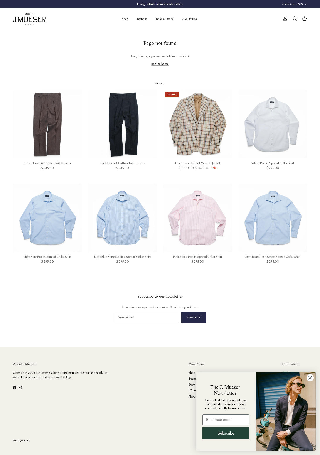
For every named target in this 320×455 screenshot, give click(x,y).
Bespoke (142, 18)
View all (160, 83)
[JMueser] (29, 19)
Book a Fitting (165, 18)
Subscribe (194, 317)
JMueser (24, 440)
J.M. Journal (190, 18)
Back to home (160, 64)
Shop (125, 18)
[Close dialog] (310, 378)
